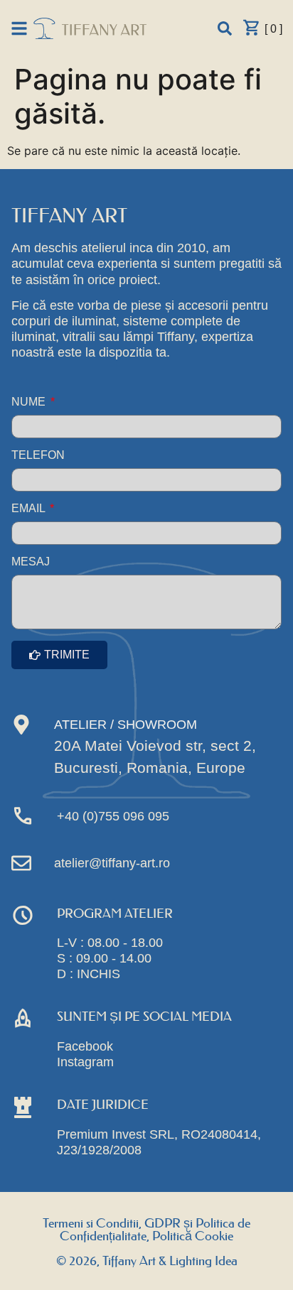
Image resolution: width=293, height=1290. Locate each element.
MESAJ (30, 562)
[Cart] (252, 27)
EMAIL (29, 508)
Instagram (85, 1061)
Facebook (85, 1046)
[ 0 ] (273, 29)
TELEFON (38, 455)
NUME (29, 402)
